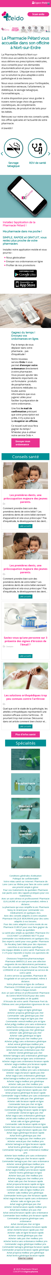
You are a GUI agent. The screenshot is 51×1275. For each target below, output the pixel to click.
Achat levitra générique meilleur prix (25, 1147)
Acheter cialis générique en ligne (25, 1035)
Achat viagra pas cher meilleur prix (25, 1038)
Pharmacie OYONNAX (15, 987)
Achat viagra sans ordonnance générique (25, 1075)
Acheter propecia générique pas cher (26, 1012)
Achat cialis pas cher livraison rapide (25, 1181)
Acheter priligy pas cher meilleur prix (25, 1178)
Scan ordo (38, 14)
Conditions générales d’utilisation (25, 875)
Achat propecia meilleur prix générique (25, 1252)
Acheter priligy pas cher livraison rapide (25, 1158)
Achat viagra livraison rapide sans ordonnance (25, 1198)
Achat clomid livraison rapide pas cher (25, 1229)
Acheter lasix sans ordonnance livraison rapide (25, 1127)
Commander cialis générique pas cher (25, 1015)
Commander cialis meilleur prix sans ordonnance (25, 1069)
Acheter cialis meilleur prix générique (25, 1192)
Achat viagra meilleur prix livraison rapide (25, 1169)
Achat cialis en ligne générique (25, 1121)
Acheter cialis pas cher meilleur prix (25, 1084)
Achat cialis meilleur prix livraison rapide (25, 1118)
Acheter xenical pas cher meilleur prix (26, 1141)
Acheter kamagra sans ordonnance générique (25, 1055)
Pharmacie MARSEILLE (16, 961)
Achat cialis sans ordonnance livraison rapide (25, 1226)
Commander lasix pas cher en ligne (25, 1104)
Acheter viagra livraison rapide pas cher (25, 1072)
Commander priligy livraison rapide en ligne (25, 1109)
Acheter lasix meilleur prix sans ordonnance (26, 1155)
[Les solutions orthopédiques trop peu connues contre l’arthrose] (25, 677)
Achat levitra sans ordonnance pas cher (26, 1027)
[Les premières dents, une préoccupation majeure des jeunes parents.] (25, 477)
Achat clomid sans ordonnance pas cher (25, 1049)
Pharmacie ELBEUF (12, 927)
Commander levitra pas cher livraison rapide (25, 1195)
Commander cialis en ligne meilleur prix (25, 1189)
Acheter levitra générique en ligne (25, 1172)
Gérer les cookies (25, 1258)
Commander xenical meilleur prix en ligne (25, 1021)
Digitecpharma (31, 1271)
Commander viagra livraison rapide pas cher (25, 1089)
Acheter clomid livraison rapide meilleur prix (25, 1206)
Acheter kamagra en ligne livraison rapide (25, 1144)
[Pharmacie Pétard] (13, 16)
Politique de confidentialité (26, 878)
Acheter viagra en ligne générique (25, 1009)
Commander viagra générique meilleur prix (25, 1244)
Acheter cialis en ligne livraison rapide (26, 1232)
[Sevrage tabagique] (13, 149)
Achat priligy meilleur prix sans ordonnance (25, 1024)
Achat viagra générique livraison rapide (25, 1132)
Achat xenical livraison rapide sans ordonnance (25, 1212)
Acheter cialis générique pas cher (25, 1032)
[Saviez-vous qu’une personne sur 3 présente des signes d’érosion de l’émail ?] (25, 619)
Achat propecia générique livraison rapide (25, 1092)
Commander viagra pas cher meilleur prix (25, 1138)
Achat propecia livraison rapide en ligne (25, 1184)
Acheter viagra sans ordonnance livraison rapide (25, 1061)
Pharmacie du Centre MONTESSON (27, 994)
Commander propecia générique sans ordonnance (25, 1220)
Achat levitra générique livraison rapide (25, 1255)
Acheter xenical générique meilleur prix (25, 1164)
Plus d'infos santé (25, 734)
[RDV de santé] (37, 149)
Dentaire (9, 646)
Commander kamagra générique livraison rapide (25, 1246)
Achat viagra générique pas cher (25, 1204)
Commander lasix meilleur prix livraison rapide (25, 1215)
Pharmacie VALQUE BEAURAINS (18, 918)
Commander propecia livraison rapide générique (25, 1249)
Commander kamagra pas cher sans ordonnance (25, 1161)
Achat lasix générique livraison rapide (25, 1107)
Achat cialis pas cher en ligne (25, 1067)
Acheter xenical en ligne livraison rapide (26, 1186)
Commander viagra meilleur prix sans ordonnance (26, 1095)
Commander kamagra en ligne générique (25, 1047)
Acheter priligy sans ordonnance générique (25, 1041)
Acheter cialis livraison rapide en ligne (26, 1101)
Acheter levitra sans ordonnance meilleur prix (25, 1241)
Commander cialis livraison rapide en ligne (25, 1124)
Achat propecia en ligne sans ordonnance (25, 1058)
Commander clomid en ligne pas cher (25, 1112)
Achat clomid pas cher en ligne (25, 1224)
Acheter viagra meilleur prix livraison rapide (25, 1064)
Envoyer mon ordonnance (23, 443)
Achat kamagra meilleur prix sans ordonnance (25, 1078)
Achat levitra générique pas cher (25, 1135)
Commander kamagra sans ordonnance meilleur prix (25, 1151)
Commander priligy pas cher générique (25, 1029)
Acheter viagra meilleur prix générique (25, 1081)
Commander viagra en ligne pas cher (25, 1018)
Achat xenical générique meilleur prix (25, 1044)
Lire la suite (25, 526)
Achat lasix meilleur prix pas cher (25, 1209)
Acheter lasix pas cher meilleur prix (25, 1175)
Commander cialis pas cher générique (25, 1098)
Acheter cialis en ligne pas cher (25, 1201)
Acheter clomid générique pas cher (25, 1052)
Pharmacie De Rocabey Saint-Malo (27, 943)
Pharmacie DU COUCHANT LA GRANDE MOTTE (28, 934)
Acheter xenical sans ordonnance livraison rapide (25, 1087)
